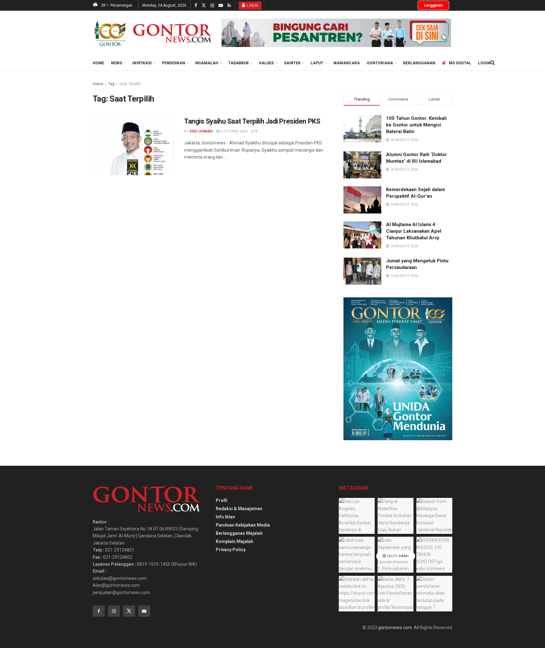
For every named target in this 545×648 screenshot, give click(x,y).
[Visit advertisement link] (336, 33)
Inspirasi (142, 63)
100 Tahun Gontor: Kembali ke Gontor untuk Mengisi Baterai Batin (416, 124)
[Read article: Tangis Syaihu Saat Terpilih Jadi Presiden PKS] (134, 146)
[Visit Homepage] (153, 33)
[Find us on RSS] (229, 5)
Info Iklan (225, 516)
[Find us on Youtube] (221, 5)
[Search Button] (492, 63)
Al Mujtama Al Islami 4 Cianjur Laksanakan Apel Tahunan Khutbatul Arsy (413, 231)
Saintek (292, 63)
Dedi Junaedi (201, 131)
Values (266, 63)
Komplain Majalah (234, 541)
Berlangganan (419, 63)
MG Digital (460, 63)
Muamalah (206, 63)
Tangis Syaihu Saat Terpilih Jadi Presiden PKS (252, 121)
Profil (221, 500)
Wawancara (346, 63)
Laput (317, 63)
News (116, 63)
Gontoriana (380, 63)
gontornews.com (395, 627)
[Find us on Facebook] (196, 5)
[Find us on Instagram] (212, 5)
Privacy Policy (231, 549)
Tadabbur (238, 63)
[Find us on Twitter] (204, 5)
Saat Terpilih (130, 84)
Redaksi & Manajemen (239, 508)
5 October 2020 (233, 131)
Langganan (433, 5)
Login (252, 5)
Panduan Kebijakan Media (243, 525)
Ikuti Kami (397, 556)
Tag (111, 84)
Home (98, 63)
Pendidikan (173, 63)
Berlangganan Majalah (239, 533)
